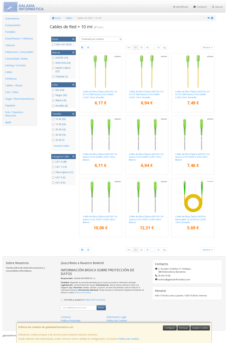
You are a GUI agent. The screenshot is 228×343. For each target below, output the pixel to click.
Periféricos (11, 78)
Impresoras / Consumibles (19, 52)
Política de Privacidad (83, 292)
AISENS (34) (61, 57)
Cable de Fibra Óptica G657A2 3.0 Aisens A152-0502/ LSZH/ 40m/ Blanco (146, 219)
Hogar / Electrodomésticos (19, 98)
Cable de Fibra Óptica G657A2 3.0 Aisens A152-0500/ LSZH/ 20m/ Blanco (192, 157)
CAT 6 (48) (61, 161)
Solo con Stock (63, 44)
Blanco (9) (60, 100)
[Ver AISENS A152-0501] (100, 196)
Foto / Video (12, 92)
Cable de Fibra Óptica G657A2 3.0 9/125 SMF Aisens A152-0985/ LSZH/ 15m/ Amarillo (146, 94)
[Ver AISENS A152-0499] (147, 133)
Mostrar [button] (207, 47)
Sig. (164, 47)
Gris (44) (59, 89)
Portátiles (10, 31)
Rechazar (183, 327)
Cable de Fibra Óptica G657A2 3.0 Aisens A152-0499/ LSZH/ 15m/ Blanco (146, 157)
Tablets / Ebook (13, 85)
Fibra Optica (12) (64, 172)
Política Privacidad (70, 320)
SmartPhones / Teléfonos (19, 38)
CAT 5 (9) (60, 177)
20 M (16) (60, 129)
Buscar (219, 6)
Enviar (101, 307)
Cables (8, 72)
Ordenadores (12, 18)
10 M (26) (60, 119)
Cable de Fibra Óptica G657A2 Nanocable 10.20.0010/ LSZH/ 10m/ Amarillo (190, 219)
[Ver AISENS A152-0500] (193, 133)
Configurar (170, 327)
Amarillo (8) (61, 105)
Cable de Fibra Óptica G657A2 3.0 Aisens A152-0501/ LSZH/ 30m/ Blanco (100, 219)
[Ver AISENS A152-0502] (147, 196)
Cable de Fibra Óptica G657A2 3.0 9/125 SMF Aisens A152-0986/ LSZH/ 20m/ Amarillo (192, 94)
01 (136, 47)
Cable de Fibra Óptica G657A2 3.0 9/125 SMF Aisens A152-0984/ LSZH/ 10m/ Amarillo (100, 94)
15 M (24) (60, 124)
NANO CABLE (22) (62, 69)
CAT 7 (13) (61, 166)
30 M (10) (60, 134)
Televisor (10, 45)
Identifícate (181, 6)
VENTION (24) (63, 62)
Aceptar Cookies (200, 327)
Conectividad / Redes (16, 58)
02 (141, 47)
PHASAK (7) (61, 76)
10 (158, 47)
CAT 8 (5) (60, 182)
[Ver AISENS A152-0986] (193, 71)
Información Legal (116, 317)
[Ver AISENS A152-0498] (100, 133)
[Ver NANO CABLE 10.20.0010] (193, 196)
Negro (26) (61, 95)
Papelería (10, 105)
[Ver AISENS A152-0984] (100, 71)
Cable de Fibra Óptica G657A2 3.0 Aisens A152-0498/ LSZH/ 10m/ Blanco (100, 157)
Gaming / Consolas (15, 65)
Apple (8, 122)
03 (147, 47)
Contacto (201, 6)
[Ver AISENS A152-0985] (147, 71)
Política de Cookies (129, 338)
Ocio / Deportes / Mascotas (14, 114)
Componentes (13, 25)
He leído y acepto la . (84, 299)
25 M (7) (59, 139)
